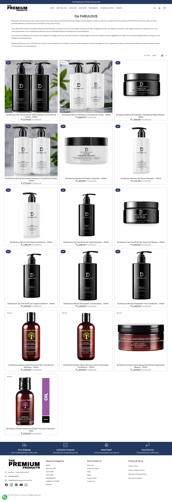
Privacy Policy (133, 466)
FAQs (89, 472)
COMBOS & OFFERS (52, 481)
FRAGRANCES (50, 478)
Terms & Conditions (135, 478)
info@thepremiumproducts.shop (20, 480)
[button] (155, 55)
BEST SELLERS (51, 468)
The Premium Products (18, 495)
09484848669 (13, 476)
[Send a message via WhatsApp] (5, 497)
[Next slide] (54, 86)
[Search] (154, 8)
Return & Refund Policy (136, 470)
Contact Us (91, 481)
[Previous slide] (8, 86)
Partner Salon (92, 478)
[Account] (159, 8)
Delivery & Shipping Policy (137, 474)
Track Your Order (93, 468)
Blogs (89, 475)
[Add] (54, 109)
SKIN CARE (49, 475)
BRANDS (49, 484)
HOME (48, 465)
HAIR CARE (49, 472)
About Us (90, 465)
